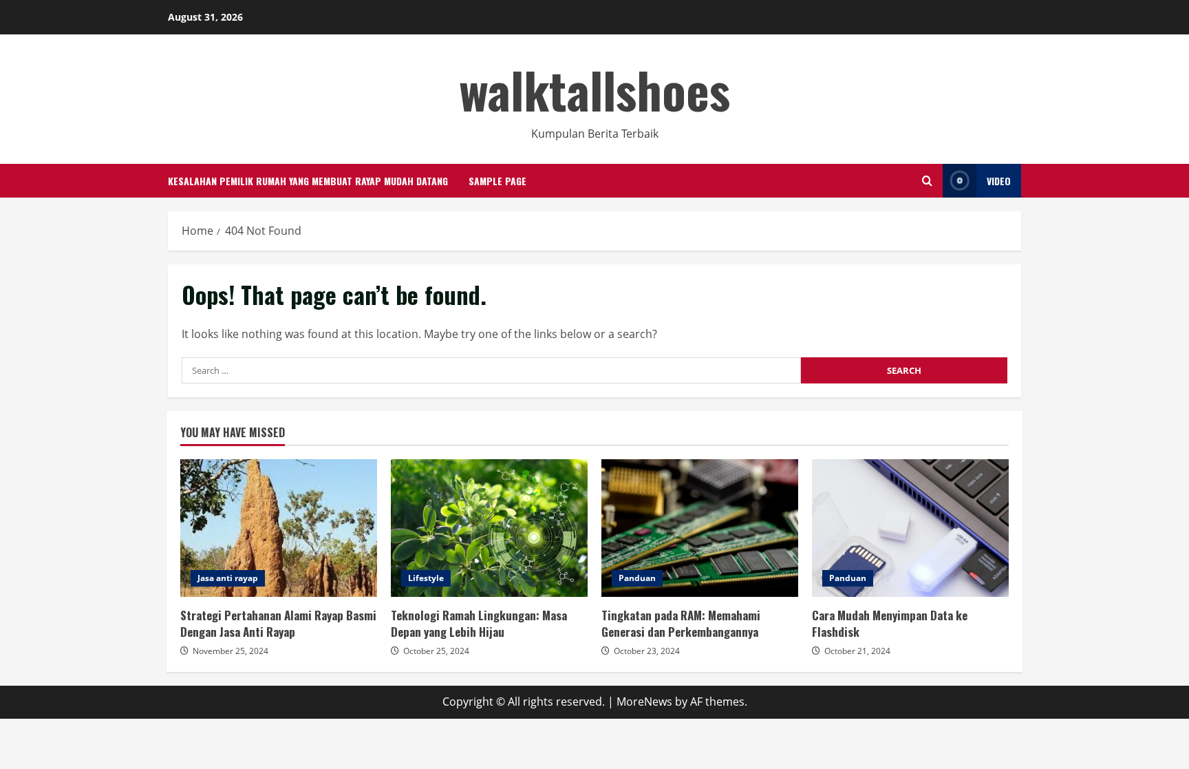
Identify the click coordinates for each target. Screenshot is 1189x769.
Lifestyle (426, 578)
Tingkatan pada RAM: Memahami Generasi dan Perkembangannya (699, 528)
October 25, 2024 (436, 651)
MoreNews (644, 701)
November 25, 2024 (230, 651)
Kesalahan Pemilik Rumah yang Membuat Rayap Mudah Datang (308, 180)
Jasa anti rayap (227, 578)
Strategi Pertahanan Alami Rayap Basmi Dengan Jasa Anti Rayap (278, 528)
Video (999, 180)
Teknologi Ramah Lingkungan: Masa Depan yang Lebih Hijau (489, 528)
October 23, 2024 (647, 651)
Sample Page (497, 180)
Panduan (637, 578)
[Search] (927, 180)
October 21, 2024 (857, 651)
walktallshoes (594, 89)
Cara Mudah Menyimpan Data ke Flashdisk (910, 528)
